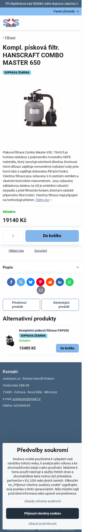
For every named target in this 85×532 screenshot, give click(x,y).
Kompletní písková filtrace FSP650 (44, 330)
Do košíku (52, 235)
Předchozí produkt (19, 305)
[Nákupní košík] (65, 22)
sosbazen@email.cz (26, 399)
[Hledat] (54, 22)
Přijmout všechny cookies (42, 513)
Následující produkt (61, 305)
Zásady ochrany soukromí (42, 501)
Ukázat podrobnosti (42, 523)
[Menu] (76, 22)
